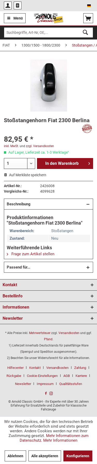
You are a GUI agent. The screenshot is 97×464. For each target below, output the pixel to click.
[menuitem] (8, 5)
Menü (18, 18)
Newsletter (23, 384)
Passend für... (18, 267)
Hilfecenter (15, 368)
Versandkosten (68, 333)
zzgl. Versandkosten (40, 146)
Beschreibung (19, 204)
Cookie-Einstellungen (42, 376)
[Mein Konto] (8, 5)
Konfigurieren (77, 456)
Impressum (45, 384)
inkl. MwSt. (11, 146)
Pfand (48, 339)
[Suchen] (85, 32)
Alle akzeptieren (44, 456)
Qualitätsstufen (70, 384)
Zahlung (80, 368)
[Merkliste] (17, 5)
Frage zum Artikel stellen (32, 254)
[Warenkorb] (88, 18)
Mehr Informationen (60, 440)
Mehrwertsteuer (39, 333)
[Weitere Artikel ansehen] (87, 128)
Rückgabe (13, 376)
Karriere (81, 376)
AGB (66, 376)
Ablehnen (15, 456)
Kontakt (35, 368)
